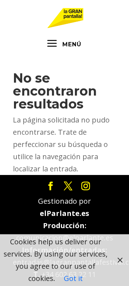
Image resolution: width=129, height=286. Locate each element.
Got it (73, 278)
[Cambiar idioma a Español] (65, 17)
